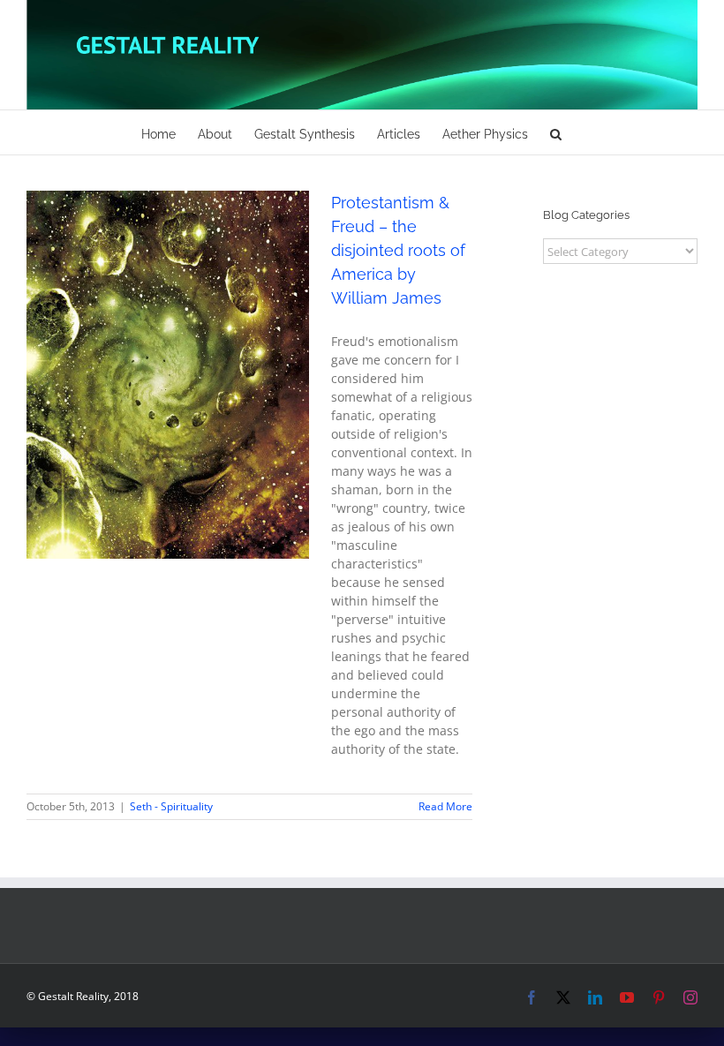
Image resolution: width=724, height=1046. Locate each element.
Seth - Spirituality (167, 397)
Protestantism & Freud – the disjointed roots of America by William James (398, 250)
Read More (445, 806)
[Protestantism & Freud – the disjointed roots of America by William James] (167, 375)
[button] (556, 132)
